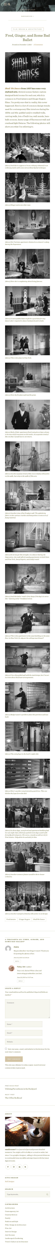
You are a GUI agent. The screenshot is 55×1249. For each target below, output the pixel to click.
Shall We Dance (13, 88)
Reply (17, 961)
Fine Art (8, 1228)
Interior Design (11, 1231)
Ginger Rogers (24, 919)
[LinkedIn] (19, 1166)
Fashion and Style (11, 1221)
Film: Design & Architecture (27, 29)
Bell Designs (9, 1181)
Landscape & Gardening (14, 1238)
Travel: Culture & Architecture (16, 1242)
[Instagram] (13, 1166)
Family (7, 1218)
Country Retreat (11, 1215)
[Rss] (25, 1166)
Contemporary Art (12, 1211)
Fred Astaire (11, 919)
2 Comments (38, 45)
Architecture (10, 1208)
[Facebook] (8, 1166)
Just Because (10, 1235)
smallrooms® (30, 10)
